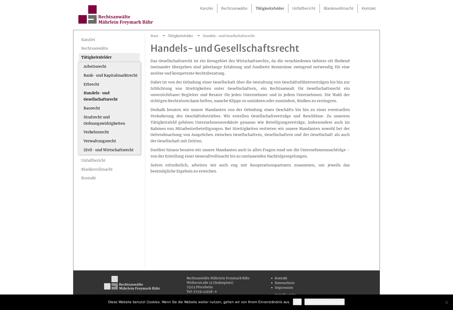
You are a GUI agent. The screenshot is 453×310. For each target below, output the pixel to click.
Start (154, 36)
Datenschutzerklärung (324, 302)
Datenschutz (285, 283)
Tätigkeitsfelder (180, 36)
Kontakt (281, 278)
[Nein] (446, 302)
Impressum (284, 288)
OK (297, 302)
